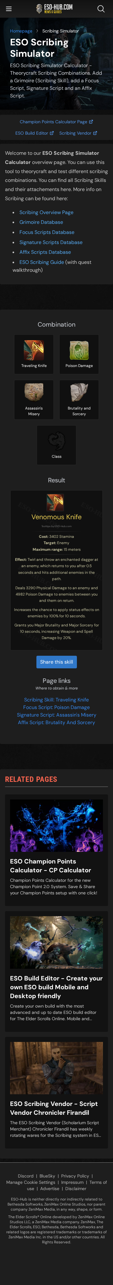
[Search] (102, 9)
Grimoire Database (41, 222)
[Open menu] (9, 9)
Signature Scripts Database (51, 242)
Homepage (21, 31)
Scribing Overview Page (46, 212)
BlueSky (47, 1176)
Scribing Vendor (75, 133)
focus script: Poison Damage (56, 707)
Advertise (49, 1188)
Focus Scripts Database (46, 232)
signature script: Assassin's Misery (56, 715)
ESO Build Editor (31, 133)
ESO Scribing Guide (41, 262)
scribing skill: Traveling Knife (56, 699)
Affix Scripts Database (45, 252)
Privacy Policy (75, 1176)
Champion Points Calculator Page (53, 122)
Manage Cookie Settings (30, 1182)
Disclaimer (75, 1188)
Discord (26, 1176)
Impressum (72, 1182)
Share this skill (56, 662)
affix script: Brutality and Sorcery (56, 722)
